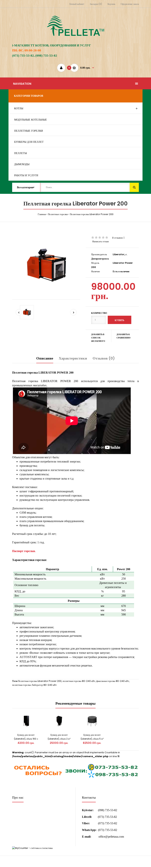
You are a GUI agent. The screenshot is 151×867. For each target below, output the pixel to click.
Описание (44, 358)
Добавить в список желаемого (98, 337)
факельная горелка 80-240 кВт (112, 681)
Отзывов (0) (104, 358)
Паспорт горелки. (24, 551)
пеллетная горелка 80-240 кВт (79, 681)
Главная (42, 214)
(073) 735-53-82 (107, 816)
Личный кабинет (76, 4)
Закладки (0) (96, 4)
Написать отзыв (100, 241)
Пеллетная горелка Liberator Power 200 (91, 214)
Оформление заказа (130, 4)
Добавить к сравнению (123, 336)
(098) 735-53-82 (107, 810)
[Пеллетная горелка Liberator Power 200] (46, 265)
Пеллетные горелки (58, 214)
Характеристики (73, 358)
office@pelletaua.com (111, 836)
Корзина (111, 4)
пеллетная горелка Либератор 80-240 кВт (34, 685)
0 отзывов (117, 237)
